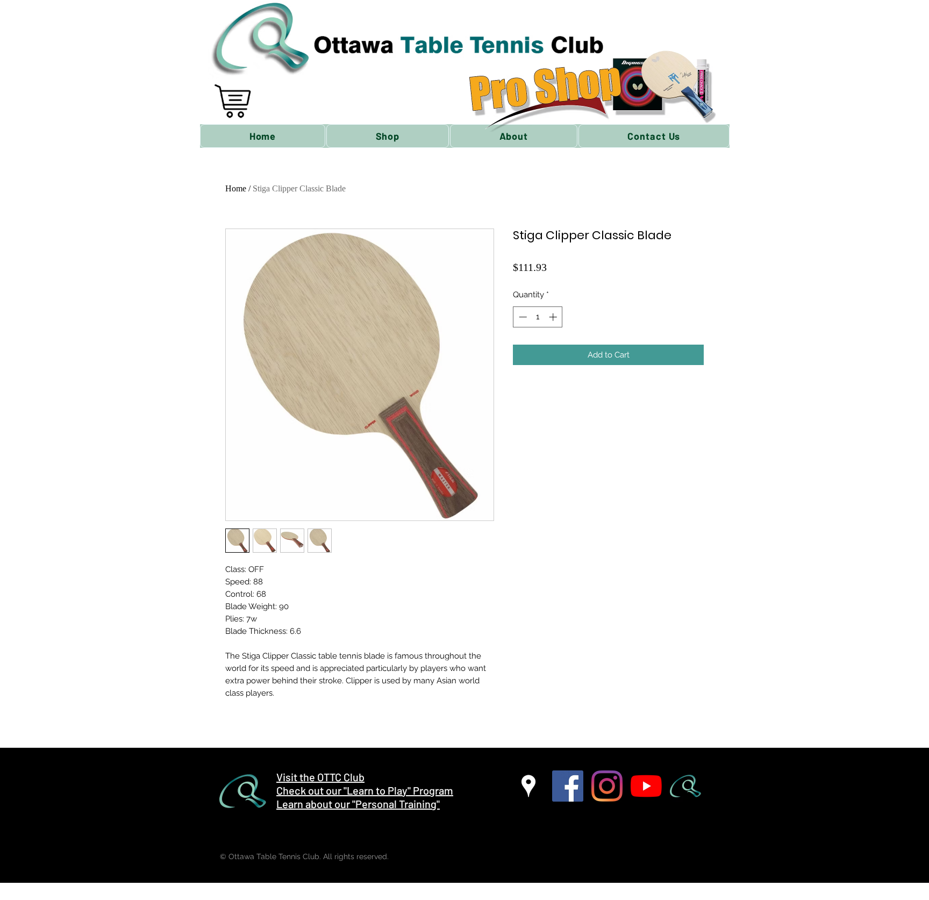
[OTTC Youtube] (646, 786)
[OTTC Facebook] (567, 786)
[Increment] (554, 317)
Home (235, 188)
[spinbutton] (538, 317)
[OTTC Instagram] (607, 786)
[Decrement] (521, 317)
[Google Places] (528, 786)
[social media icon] (685, 786)
